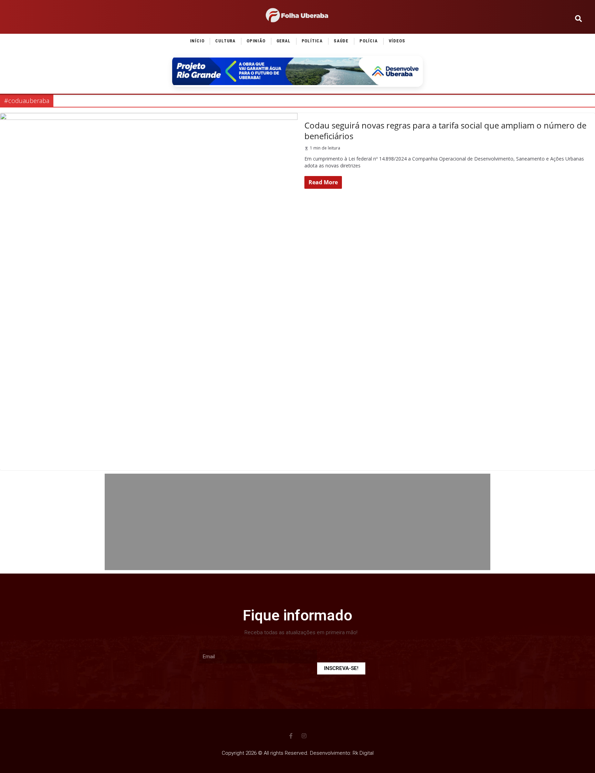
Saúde (341, 40)
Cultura (225, 40)
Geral (283, 40)
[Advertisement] (297, 522)
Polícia (368, 40)
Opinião (256, 40)
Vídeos (397, 40)
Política (312, 40)
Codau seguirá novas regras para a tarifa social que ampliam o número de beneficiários (445, 131)
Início (197, 40)
